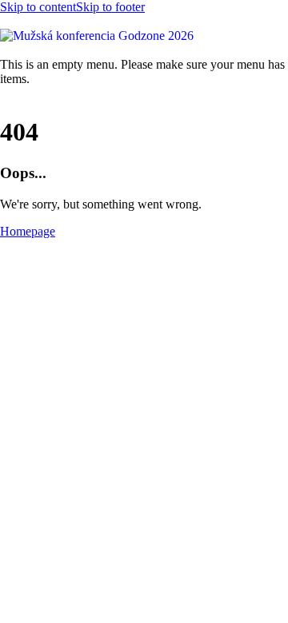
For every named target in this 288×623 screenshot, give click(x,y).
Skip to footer (110, 7)
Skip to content (38, 7)
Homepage (27, 231)
